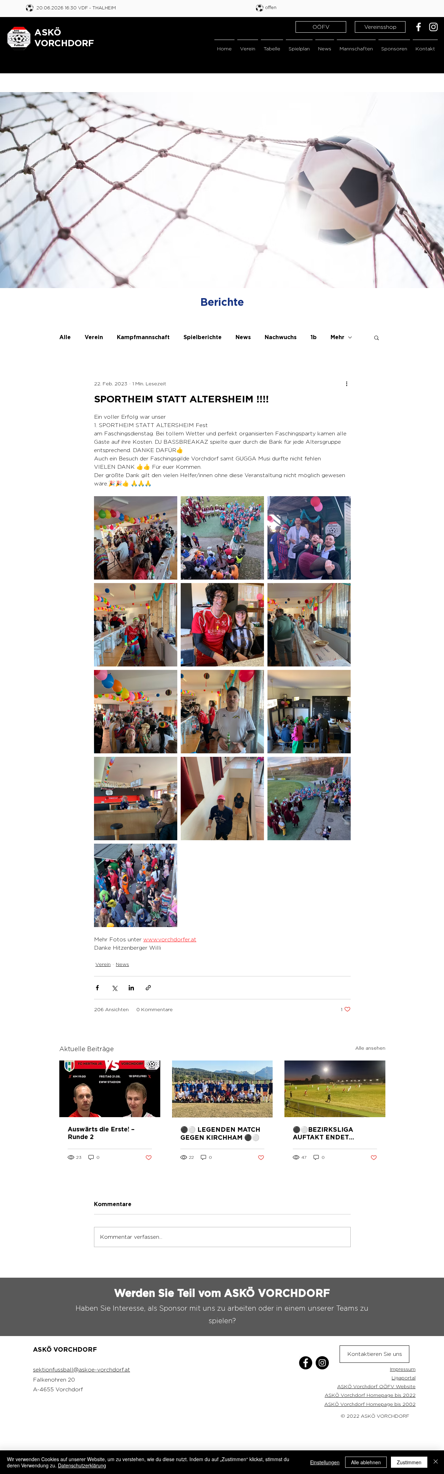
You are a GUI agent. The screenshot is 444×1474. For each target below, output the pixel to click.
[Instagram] (433, 27)
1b (313, 337)
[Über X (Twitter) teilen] (114, 987)
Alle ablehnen (366, 1462)
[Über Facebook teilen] (97, 987)
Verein (94, 337)
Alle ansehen (370, 1047)
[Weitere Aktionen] (346, 383)
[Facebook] (418, 27)
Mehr (337, 337)
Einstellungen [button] (325, 1462)
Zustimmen (409, 1462)
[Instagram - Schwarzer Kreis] (322, 1362)
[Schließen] (436, 1462)
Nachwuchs (281, 337)
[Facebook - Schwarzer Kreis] (305, 1362)
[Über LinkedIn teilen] (131, 987)
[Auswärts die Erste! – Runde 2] (109, 1089)
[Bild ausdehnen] (135, 538)
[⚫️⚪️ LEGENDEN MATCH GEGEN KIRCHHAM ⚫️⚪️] (222, 1089)
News (243, 337)
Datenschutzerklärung (82, 1465)
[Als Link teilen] (148, 987)
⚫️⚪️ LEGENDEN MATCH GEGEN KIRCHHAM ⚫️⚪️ (220, 1134)
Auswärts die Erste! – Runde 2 (101, 1133)
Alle (65, 337)
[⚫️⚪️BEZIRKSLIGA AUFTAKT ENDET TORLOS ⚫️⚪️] (334, 1089)
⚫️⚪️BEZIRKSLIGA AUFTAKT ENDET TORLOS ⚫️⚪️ (323, 1134)
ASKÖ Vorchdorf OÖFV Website (376, 1386)
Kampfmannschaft (143, 337)
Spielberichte (202, 337)
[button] (247, 45)
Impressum (403, 1368)
